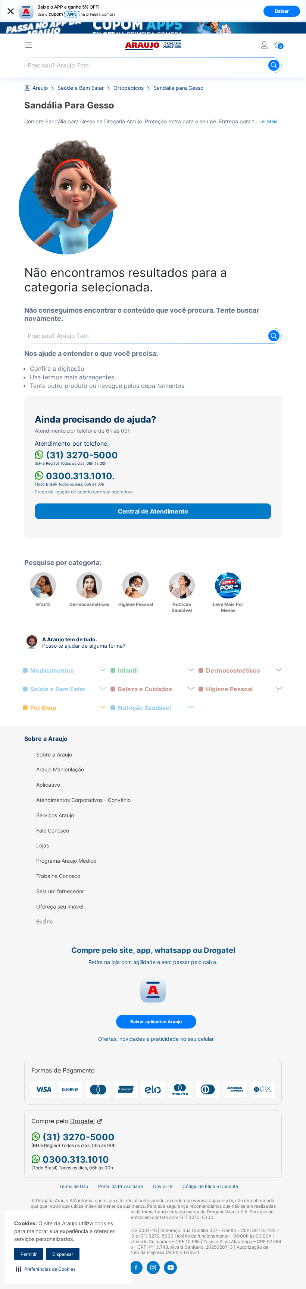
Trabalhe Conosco (58, 876)
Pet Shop (43, 707)
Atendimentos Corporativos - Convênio (83, 800)
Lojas (42, 846)
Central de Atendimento (153, 511)
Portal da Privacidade (120, 1186)
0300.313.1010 (74, 1159)
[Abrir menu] (28, 46)
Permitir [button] (29, 1254)
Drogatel (82, 1121)
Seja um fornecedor (60, 891)
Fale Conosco (52, 831)
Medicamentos (52, 670)
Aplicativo (48, 785)
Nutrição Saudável (144, 707)
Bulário (44, 922)
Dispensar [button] (62, 1254)
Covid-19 (162, 1186)
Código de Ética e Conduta (210, 1186)
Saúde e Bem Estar (80, 88)
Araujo (40, 88)
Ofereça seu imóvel (59, 907)
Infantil (128, 670)
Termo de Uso (73, 1186)
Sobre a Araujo (54, 755)
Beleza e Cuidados (145, 689)
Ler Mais (268, 121)
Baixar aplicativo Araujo (156, 1021)
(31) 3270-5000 (81, 455)
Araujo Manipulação (60, 770)
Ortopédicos (128, 88)
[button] (45, 1269)
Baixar (282, 11)
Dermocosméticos (233, 670)
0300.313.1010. (79, 476)
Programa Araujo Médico (66, 861)
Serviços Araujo (55, 815)
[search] (153, 65)
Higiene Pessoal (229, 689)
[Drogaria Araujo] (153, 45)
